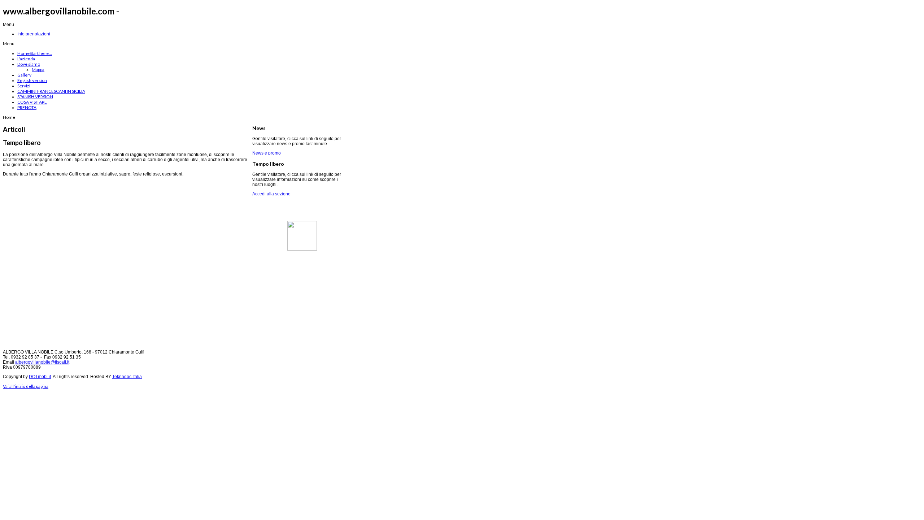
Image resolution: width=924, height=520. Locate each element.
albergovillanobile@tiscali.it (42, 362)
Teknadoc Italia (127, 376)
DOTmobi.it (40, 376)
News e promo (266, 153)
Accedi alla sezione (271, 193)
